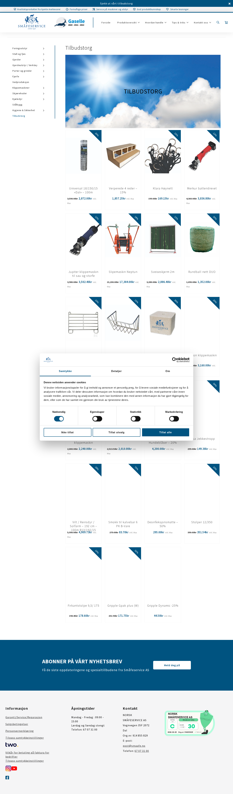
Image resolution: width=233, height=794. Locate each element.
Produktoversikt (127, 22)
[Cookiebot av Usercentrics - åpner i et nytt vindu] (175, 359)
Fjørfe (15, 76)
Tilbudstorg (18, 115)
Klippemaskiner (21, 87)
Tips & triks (178, 22)
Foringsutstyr (19, 48)
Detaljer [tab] (116, 371)
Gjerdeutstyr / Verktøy (24, 65)
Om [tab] (167, 371)
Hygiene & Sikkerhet (23, 110)
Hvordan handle (154, 22)
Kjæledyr (17, 99)
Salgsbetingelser (16, 724)
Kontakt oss (201, 22)
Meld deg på (172, 665)
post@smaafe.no (134, 745)
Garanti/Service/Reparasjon (23, 717)
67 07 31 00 (142, 751)
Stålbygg (17, 104)
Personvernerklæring (19, 731)
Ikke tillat (67, 432)
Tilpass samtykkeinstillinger (24, 737)
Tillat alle (165, 432)
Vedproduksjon (20, 82)
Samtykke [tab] (65, 371)
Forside (106, 22)
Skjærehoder (19, 93)
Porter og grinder (22, 70)
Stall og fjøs (19, 53)
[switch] (97, 418)
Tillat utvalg (116, 432)
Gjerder (16, 59)
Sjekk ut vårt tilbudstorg (116, 3)
